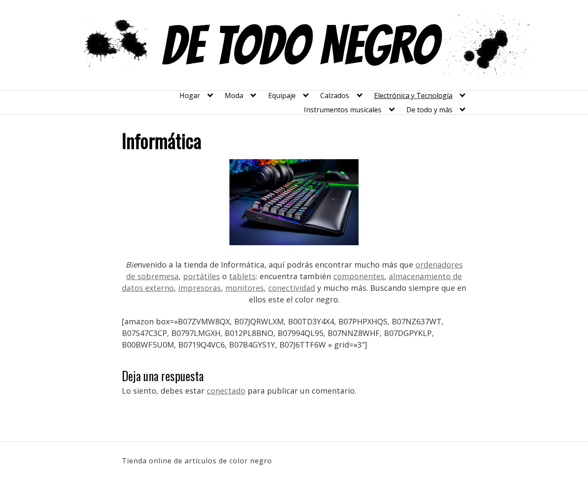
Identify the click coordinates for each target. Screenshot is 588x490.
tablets (242, 276)
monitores (244, 288)
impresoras (199, 288)
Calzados (334, 95)
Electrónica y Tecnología (413, 95)
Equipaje (282, 95)
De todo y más (429, 109)
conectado (226, 390)
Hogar (189, 95)
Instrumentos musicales (342, 109)
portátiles (201, 276)
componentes (358, 276)
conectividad (291, 288)
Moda (234, 95)
